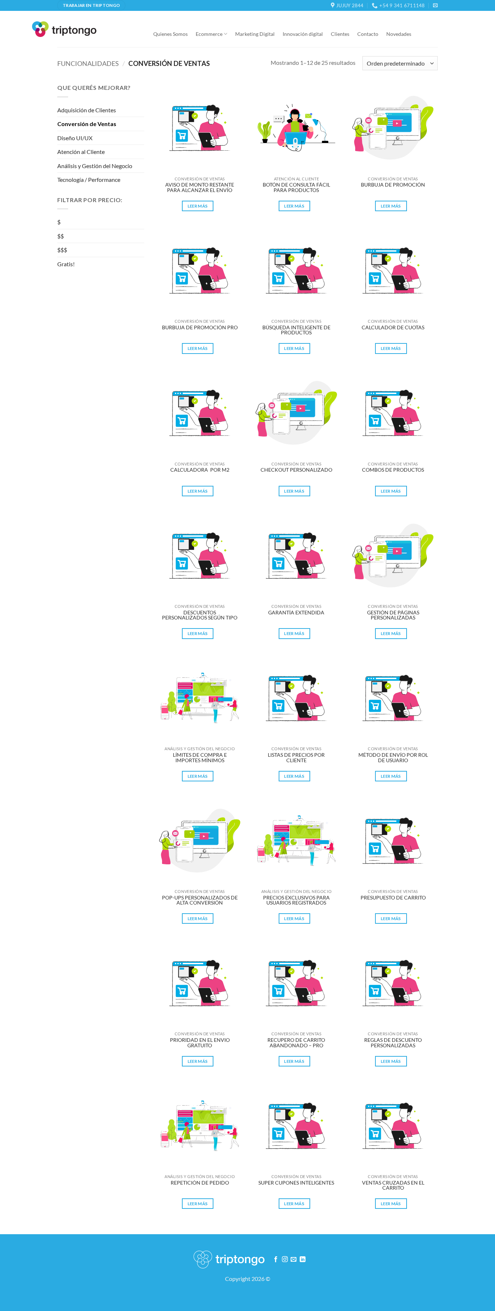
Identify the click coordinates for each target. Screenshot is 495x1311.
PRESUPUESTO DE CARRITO (393, 898)
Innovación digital (303, 34)
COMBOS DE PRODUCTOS (393, 470)
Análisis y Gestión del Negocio (94, 165)
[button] (435, 5)
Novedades (398, 34)
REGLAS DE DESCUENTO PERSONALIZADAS (393, 1042)
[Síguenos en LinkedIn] (302, 1259)
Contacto (367, 34)
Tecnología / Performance (88, 179)
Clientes (340, 34)
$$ (60, 236)
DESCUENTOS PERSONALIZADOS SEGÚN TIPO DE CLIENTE (200, 615)
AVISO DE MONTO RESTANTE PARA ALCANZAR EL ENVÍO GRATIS (200, 187)
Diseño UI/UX (74, 137)
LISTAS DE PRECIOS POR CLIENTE (297, 757)
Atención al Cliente (81, 151)
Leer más (198, 206)
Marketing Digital (255, 34)
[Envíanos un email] (293, 1259)
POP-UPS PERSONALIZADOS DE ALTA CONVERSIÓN (200, 900)
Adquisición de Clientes (86, 110)
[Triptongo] (64, 29)
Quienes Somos (170, 34)
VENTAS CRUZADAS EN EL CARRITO (393, 1185)
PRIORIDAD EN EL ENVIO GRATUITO (200, 1042)
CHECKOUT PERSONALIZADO (296, 470)
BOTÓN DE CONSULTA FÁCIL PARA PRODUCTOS (297, 187)
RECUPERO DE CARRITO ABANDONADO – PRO (296, 1042)
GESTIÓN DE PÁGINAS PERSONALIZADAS (393, 615)
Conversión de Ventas (86, 123)
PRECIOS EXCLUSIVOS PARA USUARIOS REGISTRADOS (297, 900)
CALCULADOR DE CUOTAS (393, 327)
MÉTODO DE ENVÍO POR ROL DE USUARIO (393, 757)
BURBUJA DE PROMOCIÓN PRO (200, 327)
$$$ (62, 249)
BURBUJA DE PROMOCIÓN (393, 185)
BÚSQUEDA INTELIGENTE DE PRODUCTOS (297, 330)
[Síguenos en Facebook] (276, 1259)
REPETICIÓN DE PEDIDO (200, 1183)
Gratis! (66, 263)
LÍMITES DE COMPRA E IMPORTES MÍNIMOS (200, 757)
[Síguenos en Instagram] (285, 1259)
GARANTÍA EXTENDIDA (296, 612)
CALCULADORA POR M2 (199, 470)
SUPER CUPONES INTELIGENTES (296, 1183)
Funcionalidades (88, 63)
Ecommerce (209, 34)
